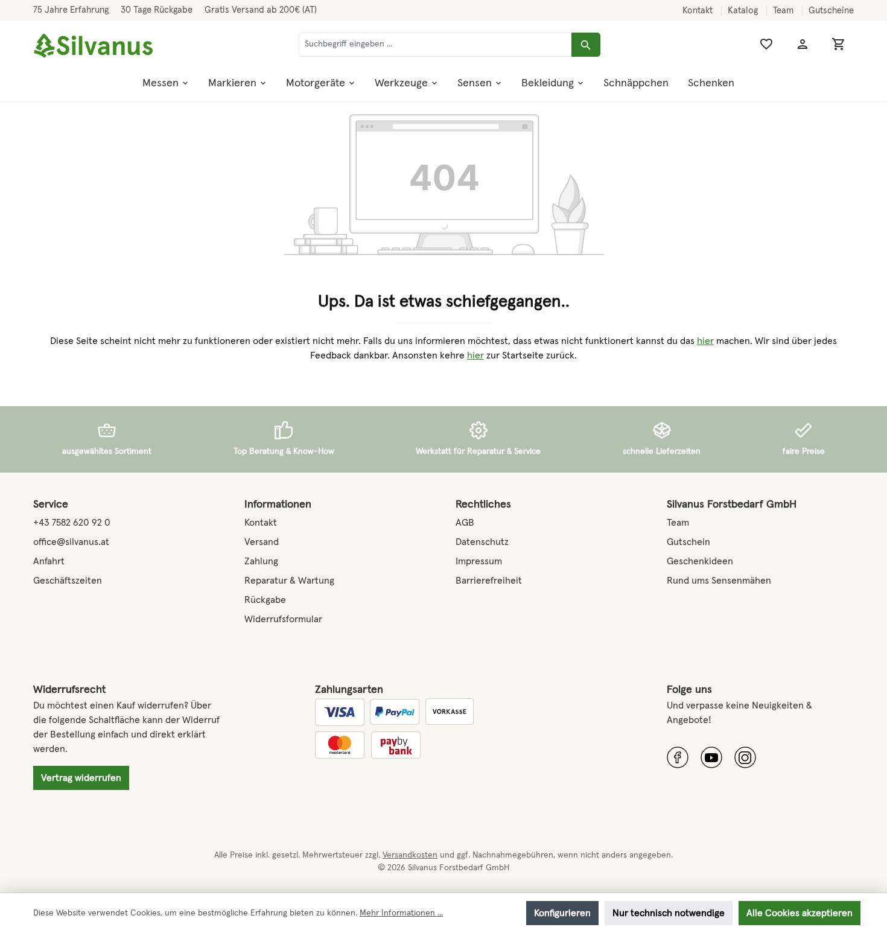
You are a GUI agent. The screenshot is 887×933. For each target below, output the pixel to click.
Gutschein (688, 542)
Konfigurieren (562, 913)
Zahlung (261, 561)
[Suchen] (585, 45)
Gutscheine (831, 10)
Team (784, 10)
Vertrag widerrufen (81, 778)
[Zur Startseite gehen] (93, 46)
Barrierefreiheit (489, 580)
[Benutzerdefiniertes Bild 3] (745, 757)
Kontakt (698, 10)
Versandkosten (410, 855)
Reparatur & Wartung (289, 580)
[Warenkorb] (839, 44)
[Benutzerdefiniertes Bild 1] (677, 757)
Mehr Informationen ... (401, 913)
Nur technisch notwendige (668, 913)
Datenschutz (482, 542)
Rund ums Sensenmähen (719, 580)
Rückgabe (265, 600)
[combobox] (435, 45)
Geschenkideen (700, 561)
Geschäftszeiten (67, 580)
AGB (465, 522)
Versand (261, 542)
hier (705, 341)
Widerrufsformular (283, 619)
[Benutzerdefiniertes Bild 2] (711, 757)
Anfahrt (49, 561)
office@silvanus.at (71, 542)
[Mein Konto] (802, 44)
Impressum (479, 561)
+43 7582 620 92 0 (71, 522)
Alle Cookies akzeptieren (799, 913)
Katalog (744, 10)
